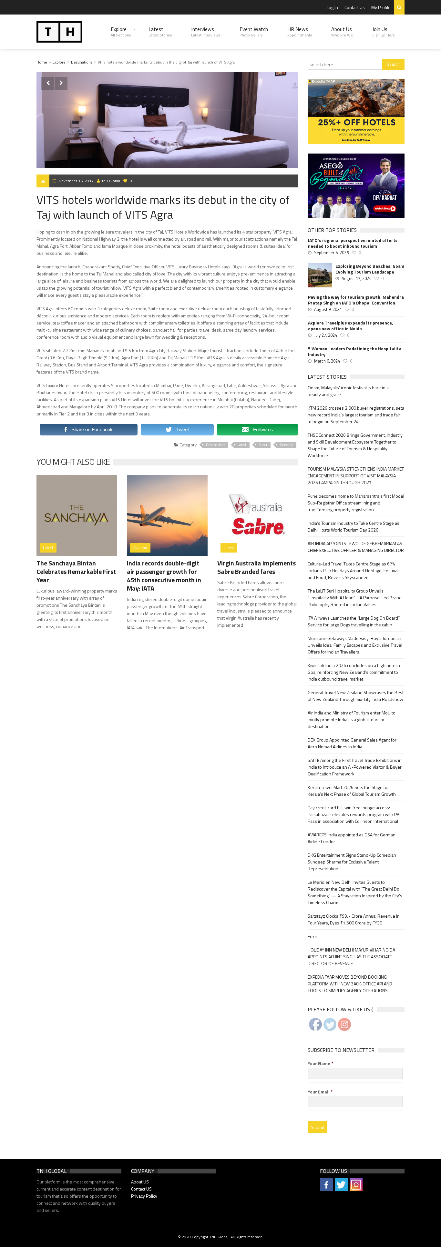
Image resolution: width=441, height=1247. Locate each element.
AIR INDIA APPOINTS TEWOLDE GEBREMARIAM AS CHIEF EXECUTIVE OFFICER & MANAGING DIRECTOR (356, 547)
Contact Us (354, 7)
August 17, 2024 (356, 278)
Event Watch (254, 31)
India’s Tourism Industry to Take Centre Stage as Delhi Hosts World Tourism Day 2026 (353, 526)
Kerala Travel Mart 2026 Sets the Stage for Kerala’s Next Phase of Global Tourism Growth (352, 790)
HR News (299, 31)
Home (41, 62)
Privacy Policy (144, 1195)
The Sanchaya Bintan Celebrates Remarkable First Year (76, 571)
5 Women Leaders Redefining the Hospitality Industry (354, 351)
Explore (121, 31)
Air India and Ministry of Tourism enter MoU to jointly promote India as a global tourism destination (351, 719)
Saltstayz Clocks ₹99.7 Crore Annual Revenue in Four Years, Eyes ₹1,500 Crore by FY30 (354, 919)
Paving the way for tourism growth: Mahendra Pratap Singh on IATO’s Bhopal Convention (356, 300)
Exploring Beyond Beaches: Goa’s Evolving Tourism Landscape (369, 269)
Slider (263, 444)
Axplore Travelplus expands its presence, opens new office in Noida (350, 326)
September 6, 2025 (331, 252)
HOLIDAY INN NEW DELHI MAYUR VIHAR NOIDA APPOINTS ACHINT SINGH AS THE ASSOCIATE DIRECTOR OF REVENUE (351, 956)
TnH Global (110, 181)
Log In (332, 7)
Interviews (205, 31)
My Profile (381, 7)
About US (140, 1181)
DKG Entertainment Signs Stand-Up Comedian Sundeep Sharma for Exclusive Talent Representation (352, 862)
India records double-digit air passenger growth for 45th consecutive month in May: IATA (164, 575)
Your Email (320, 1092)
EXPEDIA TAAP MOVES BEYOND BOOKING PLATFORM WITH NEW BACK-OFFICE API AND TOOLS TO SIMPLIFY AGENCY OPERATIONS (350, 983)
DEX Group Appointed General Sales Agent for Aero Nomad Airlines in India (352, 743)
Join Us (383, 31)
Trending (286, 444)
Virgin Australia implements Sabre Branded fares (256, 567)
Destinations (81, 62)
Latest (160, 31)
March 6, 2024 (327, 361)
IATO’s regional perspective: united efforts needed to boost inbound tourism (352, 243)
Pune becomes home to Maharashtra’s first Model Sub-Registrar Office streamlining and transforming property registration (356, 503)
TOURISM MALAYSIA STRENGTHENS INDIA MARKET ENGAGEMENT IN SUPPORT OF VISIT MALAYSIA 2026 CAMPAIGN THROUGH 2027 (356, 475)
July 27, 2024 (325, 335)
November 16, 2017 (76, 181)
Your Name (320, 1063)
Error (312, 936)
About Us (342, 31)
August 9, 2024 (328, 309)
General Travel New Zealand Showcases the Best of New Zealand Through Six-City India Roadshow (356, 696)
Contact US (141, 1188)
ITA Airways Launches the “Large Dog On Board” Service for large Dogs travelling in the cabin (354, 621)
